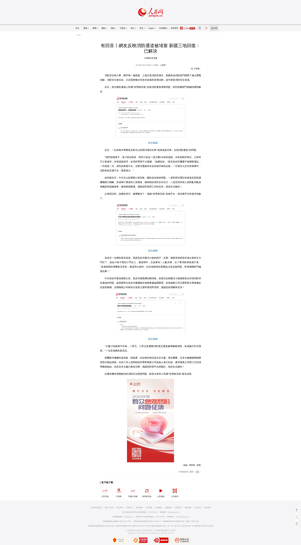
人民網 (78, 35)
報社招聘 (119, 507)
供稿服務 (158, 507)
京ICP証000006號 (184, 526)
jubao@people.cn (173, 512)
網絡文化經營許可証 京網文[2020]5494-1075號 (133, 526)
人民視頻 (160, 496)
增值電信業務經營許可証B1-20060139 (147, 521)
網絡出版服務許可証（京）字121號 (164, 526)
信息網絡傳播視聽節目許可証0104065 (101, 526)
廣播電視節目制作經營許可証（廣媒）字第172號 (180, 521)
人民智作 (174, 496)
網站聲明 (178, 507)
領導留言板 (146, 496)
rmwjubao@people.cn (182, 517)
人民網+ (118, 496)
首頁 (77, 28)
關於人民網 (109, 507)
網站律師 (188, 507)
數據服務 (168, 507)
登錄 (216, 28)
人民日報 (105, 496)
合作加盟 (149, 507)
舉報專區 (174, 28)
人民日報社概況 (96, 507)
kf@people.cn (129, 517)
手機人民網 (132, 496)
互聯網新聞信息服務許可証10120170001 (117, 521)
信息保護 (197, 507)
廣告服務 (139, 507)
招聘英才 (129, 507)
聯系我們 (207, 507)
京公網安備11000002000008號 (202, 526)
